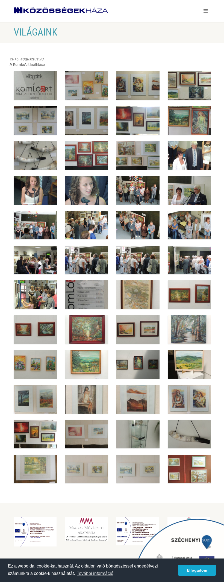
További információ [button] (95, 573)
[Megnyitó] (189, 155)
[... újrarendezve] (138, 294)
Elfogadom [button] (197, 570)
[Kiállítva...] (86, 85)
